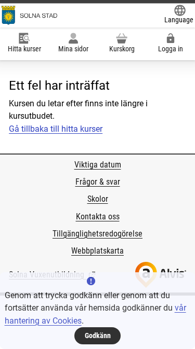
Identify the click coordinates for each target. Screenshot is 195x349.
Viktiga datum (97, 165)
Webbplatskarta (97, 251)
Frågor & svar (97, 182)
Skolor (97, 199)
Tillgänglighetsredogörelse (97, 234)
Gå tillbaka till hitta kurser (55, 129)
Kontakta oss (98, 216)
